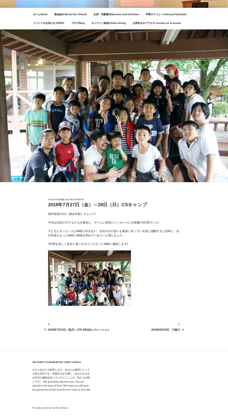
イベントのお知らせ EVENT (48, 23)
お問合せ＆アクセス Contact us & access (157, 23)
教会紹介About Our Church (71, 14)
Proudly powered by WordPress (50, 407)
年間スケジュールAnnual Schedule (166, 14)
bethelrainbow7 (75, 199)
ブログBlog (78, 23)
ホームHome (40, 14)
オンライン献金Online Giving (109, 23)
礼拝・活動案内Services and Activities (116, 14)
